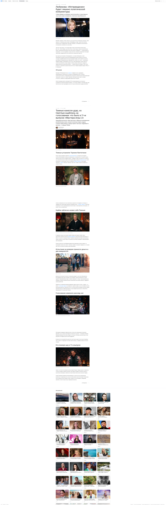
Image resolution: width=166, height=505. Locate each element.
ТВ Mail (64, 108)
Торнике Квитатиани (73, 155)
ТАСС (65, 4)
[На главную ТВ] (2, 1)
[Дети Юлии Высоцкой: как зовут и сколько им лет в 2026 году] (76, 427)
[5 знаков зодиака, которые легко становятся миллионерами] (103, 454)
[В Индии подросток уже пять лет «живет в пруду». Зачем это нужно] (103, 468)
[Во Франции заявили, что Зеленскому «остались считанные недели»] (103, 427)
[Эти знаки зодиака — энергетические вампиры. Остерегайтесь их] (103, 413)
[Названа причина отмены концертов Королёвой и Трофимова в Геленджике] (76, 440)
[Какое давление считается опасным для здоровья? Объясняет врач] (62, 440)
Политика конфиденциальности (146, 504)
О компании (4, 504)
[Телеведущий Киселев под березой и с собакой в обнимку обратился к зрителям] (76, 413)
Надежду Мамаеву (71, 236)
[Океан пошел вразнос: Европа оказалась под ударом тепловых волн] (89, 454)
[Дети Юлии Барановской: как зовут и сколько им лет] (62, 496)
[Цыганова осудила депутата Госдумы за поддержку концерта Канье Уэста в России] (62, 413)
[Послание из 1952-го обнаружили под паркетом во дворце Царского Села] (103, 440)
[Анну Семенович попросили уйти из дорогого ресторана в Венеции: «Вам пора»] (62, 454)
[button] (72, 27)
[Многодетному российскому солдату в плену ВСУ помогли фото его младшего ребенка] (89, 399)
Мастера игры (83, 159)
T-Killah (61, 162)
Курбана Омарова (77, 161)
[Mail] (1, 1)
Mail (1, 504)
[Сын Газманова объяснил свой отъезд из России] (103, 399)
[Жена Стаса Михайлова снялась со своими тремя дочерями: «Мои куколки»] (76, 496)
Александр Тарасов (63, 285)
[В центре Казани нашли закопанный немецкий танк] (89, 427)
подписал (70, 72)
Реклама (7, 504)
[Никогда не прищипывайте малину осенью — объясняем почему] (89, 482)
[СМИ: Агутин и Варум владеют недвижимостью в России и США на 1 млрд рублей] (89, 496)
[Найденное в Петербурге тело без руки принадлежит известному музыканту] (103, 482)
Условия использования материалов (155, 504)
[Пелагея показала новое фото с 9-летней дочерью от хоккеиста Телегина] (76, 454)
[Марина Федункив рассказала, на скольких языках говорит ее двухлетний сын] (89, 468)
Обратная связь (162, 504)
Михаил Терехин (81, 204)
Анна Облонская (61, 127)
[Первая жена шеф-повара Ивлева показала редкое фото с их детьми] (89, 413)
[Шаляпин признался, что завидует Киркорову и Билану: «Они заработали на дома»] (62, 427)
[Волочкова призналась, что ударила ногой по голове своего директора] (62, 468)
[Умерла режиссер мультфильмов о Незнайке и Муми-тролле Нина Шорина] (76, 482)
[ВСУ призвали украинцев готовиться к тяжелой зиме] (62, 399)
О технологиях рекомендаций (137, 504)
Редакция (131, 504)
